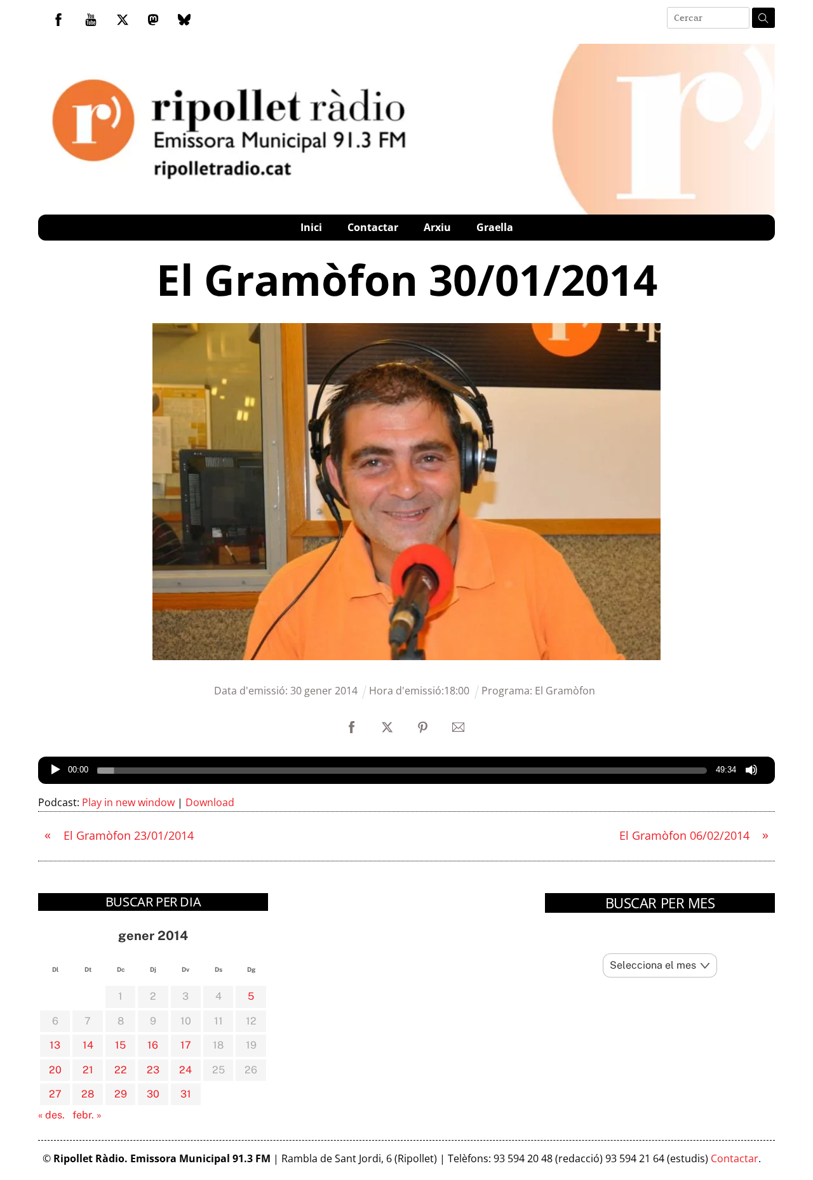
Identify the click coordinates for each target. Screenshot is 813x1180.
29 (120, 1094)
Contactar (372, 227)
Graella (494, 227)
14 (88, 1045)
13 (55, 1045)
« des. (51, 1115)
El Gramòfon (565, 691)
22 (120, 1070)
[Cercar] (763, 18)
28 (87, 1094)
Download (209, 802)
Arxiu (437, 227)
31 (185, 1094)
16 (152, 1045)
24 (185, 1070)
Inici (311, 227)
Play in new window (128, 802)
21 (88, 1070)
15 (120, 1045)
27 (55, 1094)
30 (153, 1094)
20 (55, 1070)
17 (185, 1045)
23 (153, 1070)
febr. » (87, 1115)
